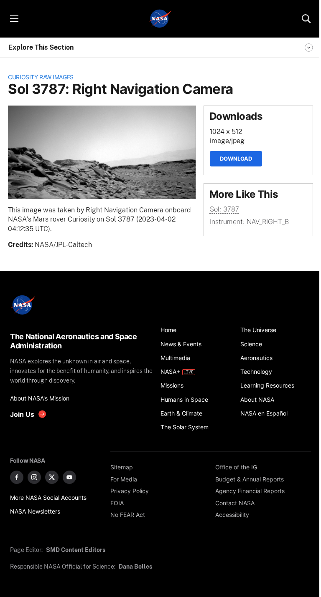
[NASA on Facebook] (16, 477)
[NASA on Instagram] (34, 477)
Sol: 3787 (224, 209)
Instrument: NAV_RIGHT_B (249, 222)
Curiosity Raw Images (41, 77)
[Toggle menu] (14, 19)
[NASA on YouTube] (69, 477)
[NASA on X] (52, 477)
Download (236, 158)
